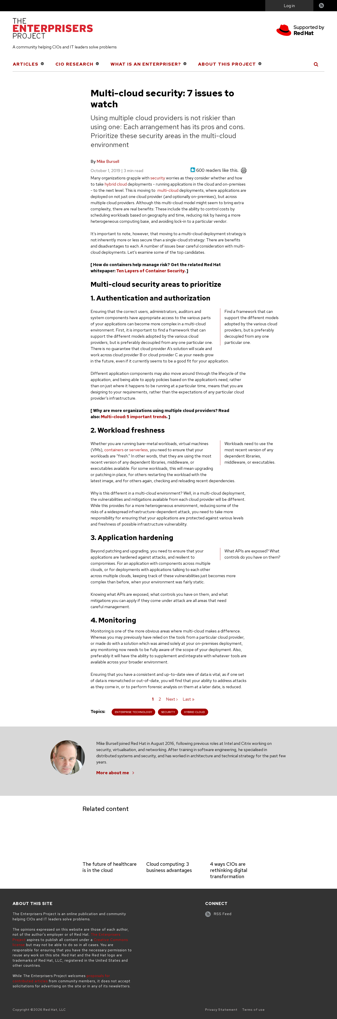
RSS (321, 6)
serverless (138, 449)
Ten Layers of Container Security (150, 270)
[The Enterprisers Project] (53, 29)
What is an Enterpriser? (145, 64)
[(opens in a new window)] (300, 30)
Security (168, 712)
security (157, 178)
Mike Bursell (108, 161)
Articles (26, 64)
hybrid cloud (116, 184)
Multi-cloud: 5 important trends (133, 416)
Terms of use (253, 1010)
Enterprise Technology (133, 712)
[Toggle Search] (316, 64)
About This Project (227, 64)
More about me (112, 773)
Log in (289, 5)
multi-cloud (167, 190)
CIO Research (74, 64)
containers (114, 449)
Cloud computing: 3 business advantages (169, 867)
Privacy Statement (221, 1010)
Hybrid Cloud (194, 712)
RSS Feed (223, 914)
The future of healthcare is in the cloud (110, 867)
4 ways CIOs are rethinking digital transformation (228, 870)
